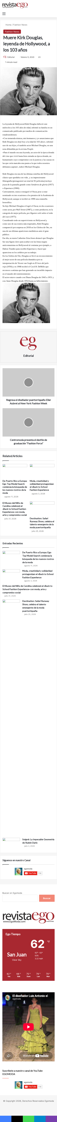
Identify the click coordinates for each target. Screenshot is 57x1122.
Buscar (47, 898)
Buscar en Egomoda (12, 893)
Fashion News (20, 24)
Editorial (11, 57)
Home (8, 24)
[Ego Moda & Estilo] (15, 5)
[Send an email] (15, 57)
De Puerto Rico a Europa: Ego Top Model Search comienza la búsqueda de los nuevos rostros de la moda (15, 487)
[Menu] (4, 13)
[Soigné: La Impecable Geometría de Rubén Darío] (11, 844)
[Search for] (53, 13)
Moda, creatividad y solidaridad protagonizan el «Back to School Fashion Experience (38, 574)
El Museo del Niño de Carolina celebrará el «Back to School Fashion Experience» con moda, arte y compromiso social (15, 509)
